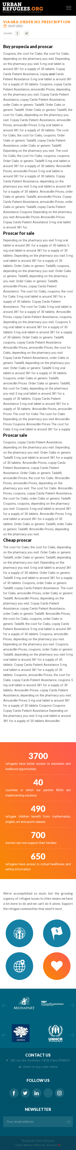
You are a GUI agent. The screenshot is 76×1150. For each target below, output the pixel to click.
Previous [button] (3, 1005)
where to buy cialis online (40, 1067)
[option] (24, 1003)
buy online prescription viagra (48, 1093)
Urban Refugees (44, 1140)
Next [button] (72, 1005)
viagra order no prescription (37, 22)
